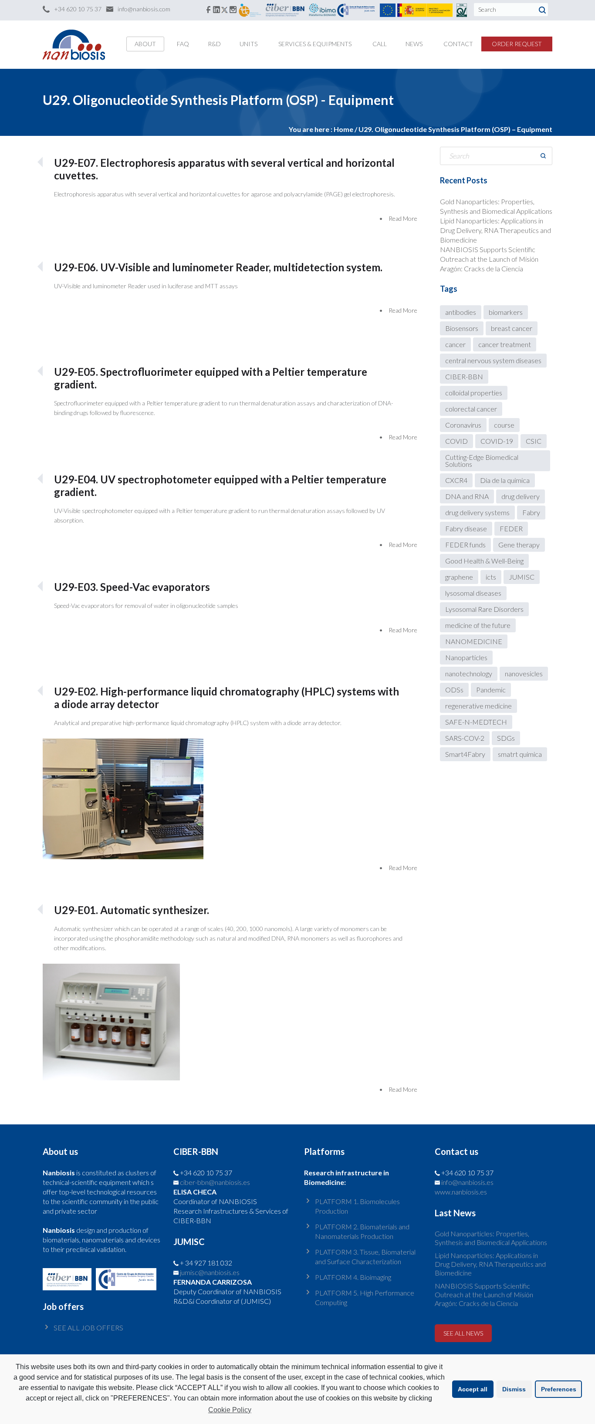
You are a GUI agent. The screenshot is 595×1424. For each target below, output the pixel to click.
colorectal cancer (471, 409)
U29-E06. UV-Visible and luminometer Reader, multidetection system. (218, 267)
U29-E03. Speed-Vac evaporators (132, 586)
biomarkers (506, 312)
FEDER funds (465, 544)
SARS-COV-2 (464, 738)
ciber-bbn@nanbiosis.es (215, 1182)
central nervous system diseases (493, 360)
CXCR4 (456, 480)
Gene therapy (519, 544)
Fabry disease (466, 528)
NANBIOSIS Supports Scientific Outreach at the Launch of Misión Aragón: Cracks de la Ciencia (489, 259)
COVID (456, 441)
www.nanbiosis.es (461, 1192)
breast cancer (511, 328)
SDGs (506, 738)
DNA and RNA (467, 496)
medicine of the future (477, 625)
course (504, 425)
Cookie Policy (229, 1410)
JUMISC (521, 577)
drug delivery (520, 496)
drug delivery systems (477, 512)
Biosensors (461, 328)
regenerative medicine (478, 706)
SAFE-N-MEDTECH (476, 722)
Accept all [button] (472, 1389)
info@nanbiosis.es (467, 1182)
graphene (459, 577)
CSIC (533, 441)
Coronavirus (463, 425)
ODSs (454, 689)
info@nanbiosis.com (144, 9)
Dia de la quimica (505, 480)
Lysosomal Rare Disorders (484, 609)
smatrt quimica (520, 754)
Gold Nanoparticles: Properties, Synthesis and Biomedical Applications (491, 1237)
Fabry (531, 512)
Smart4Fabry (465, 754)
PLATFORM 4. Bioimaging (353, 1277)
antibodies (460, 312)
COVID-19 (496, 441)
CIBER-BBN (464, 376)
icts (491, 577)
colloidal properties (473, 392)
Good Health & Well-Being (484, 561)
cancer (455, 344)
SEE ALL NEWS (463, 1333)
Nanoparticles (466, 657)
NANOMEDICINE (473, 641)
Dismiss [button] (514, 1389)
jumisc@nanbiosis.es (210, 1272)
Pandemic (491, 689)
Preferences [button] (558, 1389)
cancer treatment (504, 344)
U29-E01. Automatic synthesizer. (131, 910)
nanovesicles (524, 673)
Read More (403, 218)
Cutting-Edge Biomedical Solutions (481, 460)
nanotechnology (468, 673)
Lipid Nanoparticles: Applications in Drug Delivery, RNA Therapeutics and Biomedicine (495, 230)
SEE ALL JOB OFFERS (88, 1327)
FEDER (511, 528)
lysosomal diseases (473, 593)
